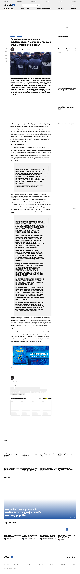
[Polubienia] (6, 48)
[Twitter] (70, 557)
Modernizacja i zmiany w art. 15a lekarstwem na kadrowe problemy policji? (32, 331)
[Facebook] (67, 557)
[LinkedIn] (72, 557)
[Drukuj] (6, 55)
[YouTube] (75, 557)
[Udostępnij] (6, 61)
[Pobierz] (6, 58)
